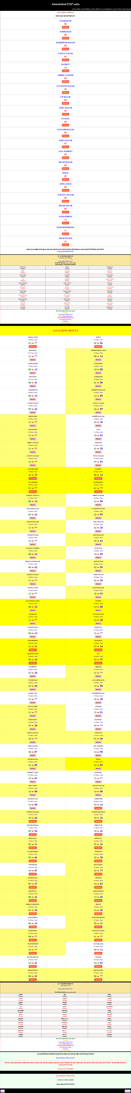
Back (2, 1091)
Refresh (65, 27)
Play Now (33, 346)
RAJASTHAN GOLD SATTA (65, 1058)
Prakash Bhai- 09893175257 (65, 261)
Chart (35, 340)
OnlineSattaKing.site (67, 316)
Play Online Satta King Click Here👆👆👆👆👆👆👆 (65, 321)
